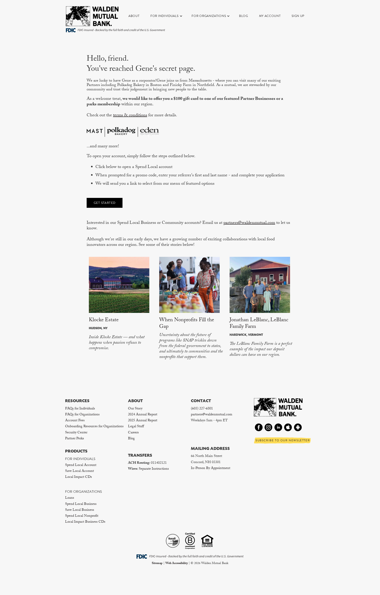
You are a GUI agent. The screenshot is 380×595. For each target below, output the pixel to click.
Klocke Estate (104, 320)
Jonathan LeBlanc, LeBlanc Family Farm (259, 324)
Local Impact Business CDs (85, 522)
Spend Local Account (80, 465)
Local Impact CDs (78, 477)
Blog (243, 16)
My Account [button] (270, 16)
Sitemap (157, 563)
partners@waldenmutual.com (249, 223)
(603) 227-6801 (202, 409)
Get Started (104, 203)
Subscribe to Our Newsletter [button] (283, 440)
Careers (133, 433)
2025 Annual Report (142, 421)
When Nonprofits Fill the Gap (186, 324)
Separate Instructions (154, 469)
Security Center (76, 433)
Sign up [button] (298, 16)
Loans (69, 498)
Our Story (135, 409)
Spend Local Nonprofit (81, 516)
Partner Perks (74, 439)
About (134, 16)
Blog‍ (131, 439)
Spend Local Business (81, 504)
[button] (168, 16)
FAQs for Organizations (82, 415)
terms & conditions (130, 115)
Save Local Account (79, 471)
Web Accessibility (176, 563)
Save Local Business (79, 510)
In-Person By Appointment (210, 468)
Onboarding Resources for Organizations (94, 427)
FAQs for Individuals (80, 409)
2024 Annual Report (142, 415)
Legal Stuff (136, 427)
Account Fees (75, 421)
